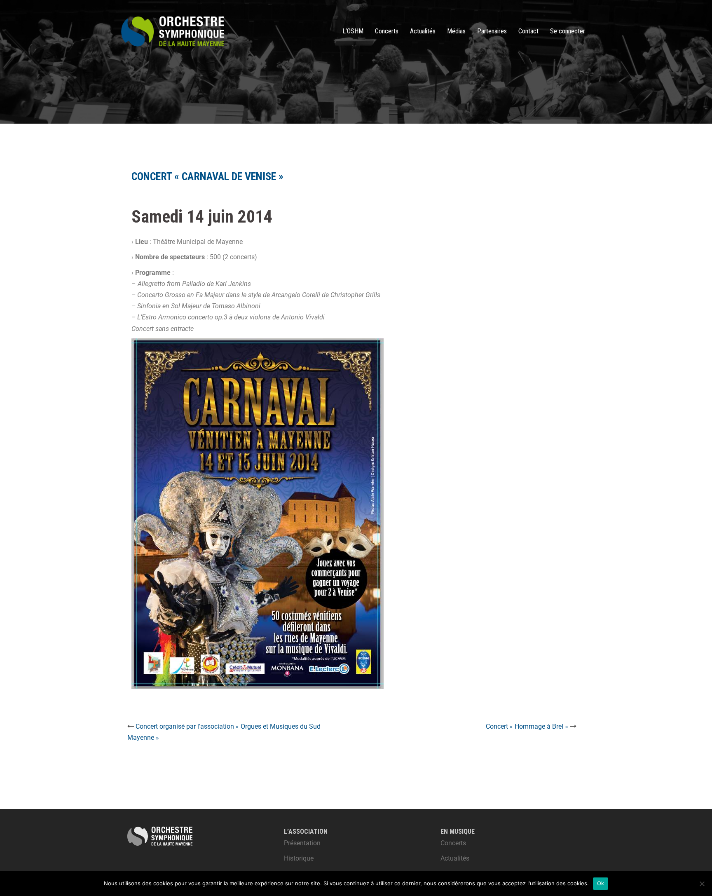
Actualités (423, 31)
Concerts (386, 31)
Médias (456, 31)
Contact (528, 31)
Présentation (302, 843)
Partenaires (492, 31)
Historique (299, 858)
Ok (600, 883)
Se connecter (567, 31)
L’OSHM (352, 31)
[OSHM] (172, 31)
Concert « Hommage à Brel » (527, 726)
